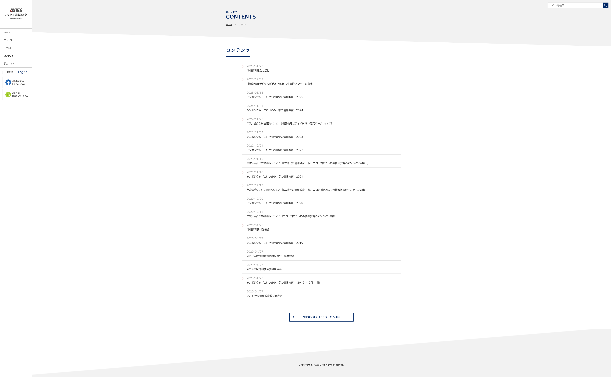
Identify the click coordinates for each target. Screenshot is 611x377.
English (22, 72)
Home (229, 24)
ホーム (7, 32)
